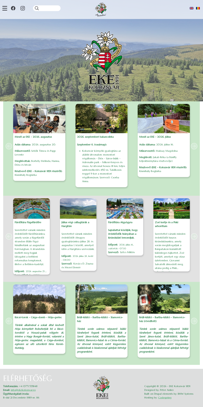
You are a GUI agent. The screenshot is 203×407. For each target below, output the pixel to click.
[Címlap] (101, 9)
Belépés (196, 375)
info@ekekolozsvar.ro (23, 389)
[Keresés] (36, 8)
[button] (9, 146)
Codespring (164, 397)
